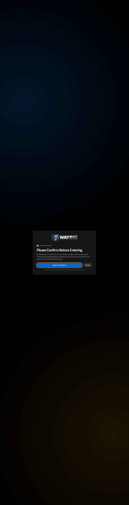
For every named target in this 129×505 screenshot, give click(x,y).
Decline (87, 265)
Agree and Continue (59, 265)
